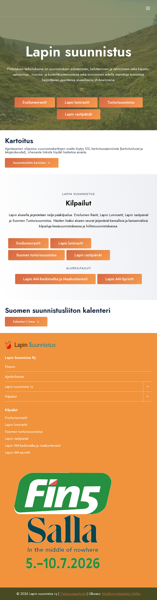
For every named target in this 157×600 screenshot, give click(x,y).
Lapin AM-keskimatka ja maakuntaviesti (33, 445)
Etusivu (10, 366)
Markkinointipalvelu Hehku (121, 593)
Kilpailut (11, 396)
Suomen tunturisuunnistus (24, 431)
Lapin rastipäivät (16, 438)
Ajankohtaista (14, 376)
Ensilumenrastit (16, 417)
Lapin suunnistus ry (19, 386)
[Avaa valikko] (148, 8)
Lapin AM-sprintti (17, 452)
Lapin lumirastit (16, 424)
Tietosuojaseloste (73, 593)
